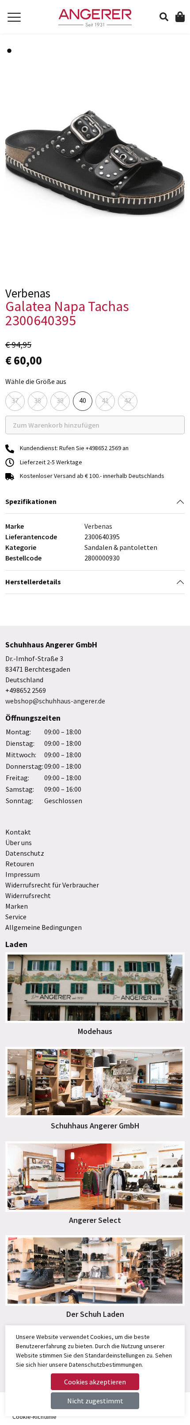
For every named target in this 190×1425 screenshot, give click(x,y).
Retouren (19, 863)
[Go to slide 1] (9, 51)
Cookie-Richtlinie (34, 1417)
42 (127, 400)
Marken (16, 906)
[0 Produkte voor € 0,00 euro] (180, 16)
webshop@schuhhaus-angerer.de (55, 700)
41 (105, 400)
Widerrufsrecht (28, 895)
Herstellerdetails (33, 581)
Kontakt (18, 831)
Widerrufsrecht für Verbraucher (52, 884)
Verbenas (98, 526)
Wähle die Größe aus (35, 381)
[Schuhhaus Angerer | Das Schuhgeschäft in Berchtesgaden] (95, 17)
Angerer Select (95, 1220)
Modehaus (95, 1031)
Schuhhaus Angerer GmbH (95, 1125)
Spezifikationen (31, 501)
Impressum (22, 874)
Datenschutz (24, 853)
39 (60, 400)
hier (43, 1365)
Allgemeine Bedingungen (43, 927)
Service (16, 916)
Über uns (18, 842)
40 (82, 400)
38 (37, 400)
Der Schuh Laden (95, 1314)
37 (15, 400)
